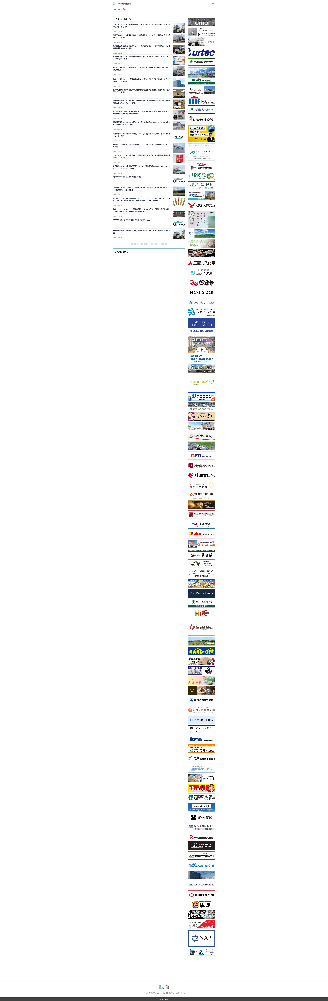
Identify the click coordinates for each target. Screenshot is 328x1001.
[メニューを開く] (213, 4)
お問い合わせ (181, 993)
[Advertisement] (201, 967)
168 (145, 244)
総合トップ (117, 9)
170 (152, 244)
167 (142, 244)
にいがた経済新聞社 (164, 999)
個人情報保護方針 (168, 993)
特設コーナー (126, 9)
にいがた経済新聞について (151, 993)
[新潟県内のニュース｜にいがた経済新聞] (122, 3)
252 (162, 244)
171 (156, 244)
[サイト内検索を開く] (208, 3)
